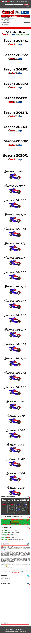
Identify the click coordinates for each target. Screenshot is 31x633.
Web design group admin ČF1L (11, 631)
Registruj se (15, 6)
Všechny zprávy (15, 572)
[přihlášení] (8, 530)
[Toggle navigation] (3, 28)
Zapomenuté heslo (25, 6)
